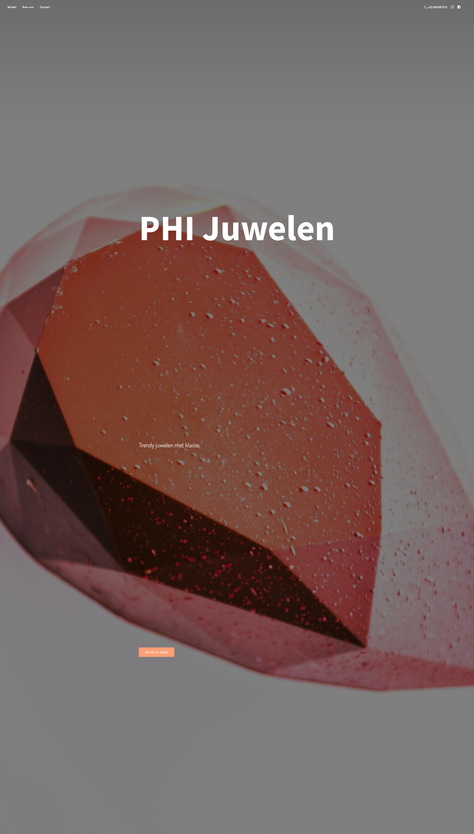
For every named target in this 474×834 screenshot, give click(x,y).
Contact (45, 7)
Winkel (11, 7)
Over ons (28, 7)
